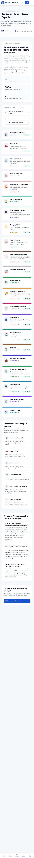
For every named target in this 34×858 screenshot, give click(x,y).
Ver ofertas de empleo (14, 601)
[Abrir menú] (31, 2)
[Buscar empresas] (22, 2)
